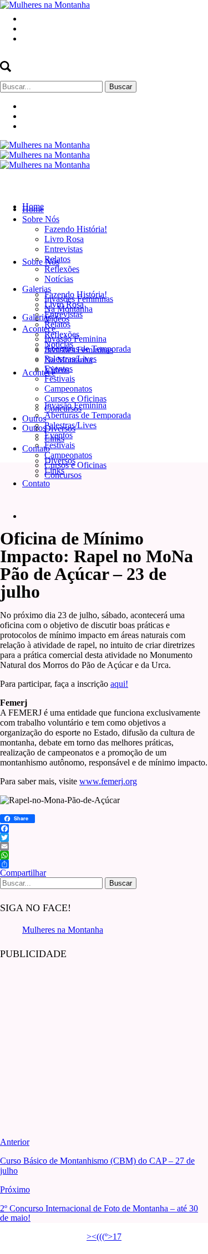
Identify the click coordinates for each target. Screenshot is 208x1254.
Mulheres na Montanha (62, 929)
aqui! (119, 683)
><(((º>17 (104, 1236)
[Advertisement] (83, 1040)
